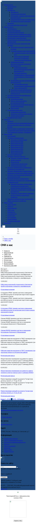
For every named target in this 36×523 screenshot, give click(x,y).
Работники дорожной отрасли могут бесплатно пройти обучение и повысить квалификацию (16, 285)
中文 (18, 233)
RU (18, 229)
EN (18, 231)
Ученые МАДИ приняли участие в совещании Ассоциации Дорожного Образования (16, 331)
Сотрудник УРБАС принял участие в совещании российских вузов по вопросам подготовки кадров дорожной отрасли (18, 310)
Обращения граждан (11, 439)
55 (15, 399)
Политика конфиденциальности (14, 442)
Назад (3, 399)
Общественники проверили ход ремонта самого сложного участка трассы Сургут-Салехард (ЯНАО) (17, 371)
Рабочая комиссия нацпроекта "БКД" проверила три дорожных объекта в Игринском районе (18, 351)
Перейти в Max (18, 520)
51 (8, 399)
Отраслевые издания (7, 289)
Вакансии (7, 448)
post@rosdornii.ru (6, 424)
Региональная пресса (8, 356)
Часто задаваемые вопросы (13, 440)
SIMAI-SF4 (4, 489)
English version (9, 452)
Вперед (21, 399)
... (6, 399)
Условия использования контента (12, 410)
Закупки (6, 444)
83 (18, 399)
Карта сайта (8, 450)
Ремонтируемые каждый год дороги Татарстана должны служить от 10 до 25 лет (17, 392)
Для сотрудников (9, 446)
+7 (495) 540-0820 (6, 417)
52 (10, 399)
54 (13, 399)
